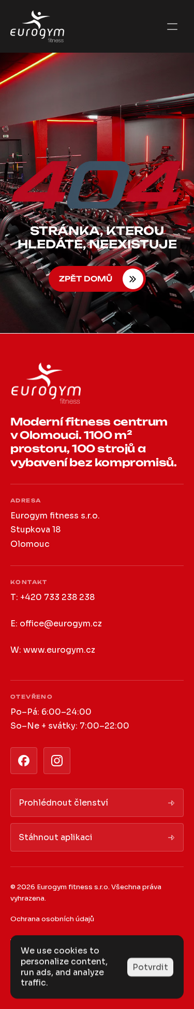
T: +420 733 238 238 (52, 597)
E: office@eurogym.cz (56, 623)
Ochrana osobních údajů (52, 919)
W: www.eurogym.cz (52, 649)
